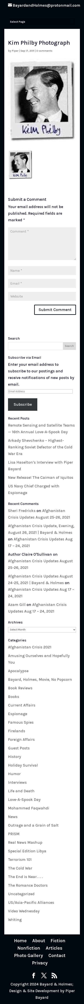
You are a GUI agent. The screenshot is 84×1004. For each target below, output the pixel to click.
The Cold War (20, 868)
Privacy (40, 963)
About (38, 940)
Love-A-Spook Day (24, 799)
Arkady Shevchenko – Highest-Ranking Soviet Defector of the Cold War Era (40, 447)
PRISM (14, 834)
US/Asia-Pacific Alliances (31, 902)
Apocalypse (18, 671)
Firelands (16, 731)
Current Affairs (21, 705)
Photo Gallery (28, 955)
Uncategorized (21, 894)
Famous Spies (21, 722)
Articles (54, 948)
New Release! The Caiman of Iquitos (40, 477)
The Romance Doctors (28, 885)
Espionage (17, 714)
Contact (56, 955)
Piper (15, 50)
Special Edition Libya (27, 851)
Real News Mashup (25, 842)
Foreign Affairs (21, 739)
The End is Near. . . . (25, 877)
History (14, 756)
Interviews (17, 782)
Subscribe (23, 404)
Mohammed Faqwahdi (28, 808)
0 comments (44, 50)
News (13, 817)
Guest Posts (19, 748)
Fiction (58, 940)
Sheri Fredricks (22, 510)
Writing (15, 919)
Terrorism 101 (20, 859)
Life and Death (21, 791)
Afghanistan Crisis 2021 (29, 647)
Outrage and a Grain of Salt (33, 825)
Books (13, 696)
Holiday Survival (23, 765)
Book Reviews (20, 688)
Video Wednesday (24, 911)
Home (20, 940)
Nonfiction (28, 948)
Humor (14, 774)
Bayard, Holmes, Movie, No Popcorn (40, 679)
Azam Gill (17, 604)
